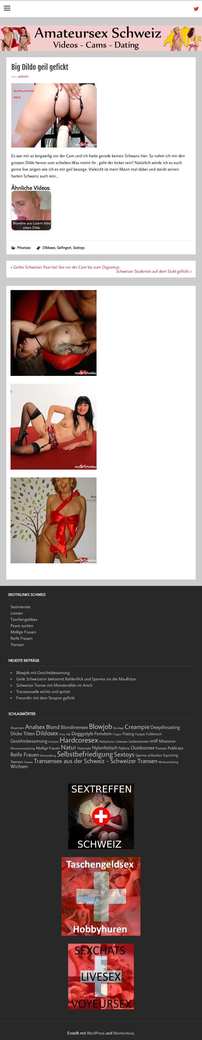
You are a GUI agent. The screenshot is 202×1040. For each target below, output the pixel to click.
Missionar (167, 741)
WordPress (95, 1033)
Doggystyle (82, 733)
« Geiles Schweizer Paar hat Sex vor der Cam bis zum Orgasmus (65, 267)
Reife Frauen (22, 638)
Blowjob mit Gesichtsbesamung (43, 672)
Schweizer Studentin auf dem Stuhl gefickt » (153, 271)
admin (23, 76)
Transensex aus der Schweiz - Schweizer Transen (96, 761)
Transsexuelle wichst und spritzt (43, 691)
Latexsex (122, 741)
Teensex (17, 761)
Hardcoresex (79, 740)
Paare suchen (22, 625)
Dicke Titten (23, 733)
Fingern (117, 734)
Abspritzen (17, 728)
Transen (17, 644)
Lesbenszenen (139, 741)
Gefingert (64, 247)
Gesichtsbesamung (29, 741)
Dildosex (49, 247)
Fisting (128, 733)
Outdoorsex (142, 747)
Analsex (35, 726)
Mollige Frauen (23, 631)
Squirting (170, 755)
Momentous (123, 1033)
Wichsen (19, 766)
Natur (68, 747)
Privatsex (24, 247)
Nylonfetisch (105, 747)
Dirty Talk (64, 734)
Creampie (137, 727)
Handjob (53, 741)
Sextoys (78, 247)
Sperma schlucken (148, 755)
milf (154, 741)
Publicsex (175, 747)
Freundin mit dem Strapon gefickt (45, 697)
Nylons (124, 747)
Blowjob (100, 726)
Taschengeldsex (24, 619)
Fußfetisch (153, 734)
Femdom (103, 734)
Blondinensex (74, 727)
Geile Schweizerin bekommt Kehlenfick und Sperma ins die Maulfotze (76, 678)
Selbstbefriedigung (85, 753)
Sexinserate (21, 606)
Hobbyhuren (107, 741)
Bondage (118, 728)
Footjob (140, 734)
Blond (53, 727)
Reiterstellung (48, 755)
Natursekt (84, 748)
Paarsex (161, 748)
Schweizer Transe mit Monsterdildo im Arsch (54, 685)
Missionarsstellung (23, 748)
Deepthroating (165, 727)
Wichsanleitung (168, 762)
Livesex (17, 613)
